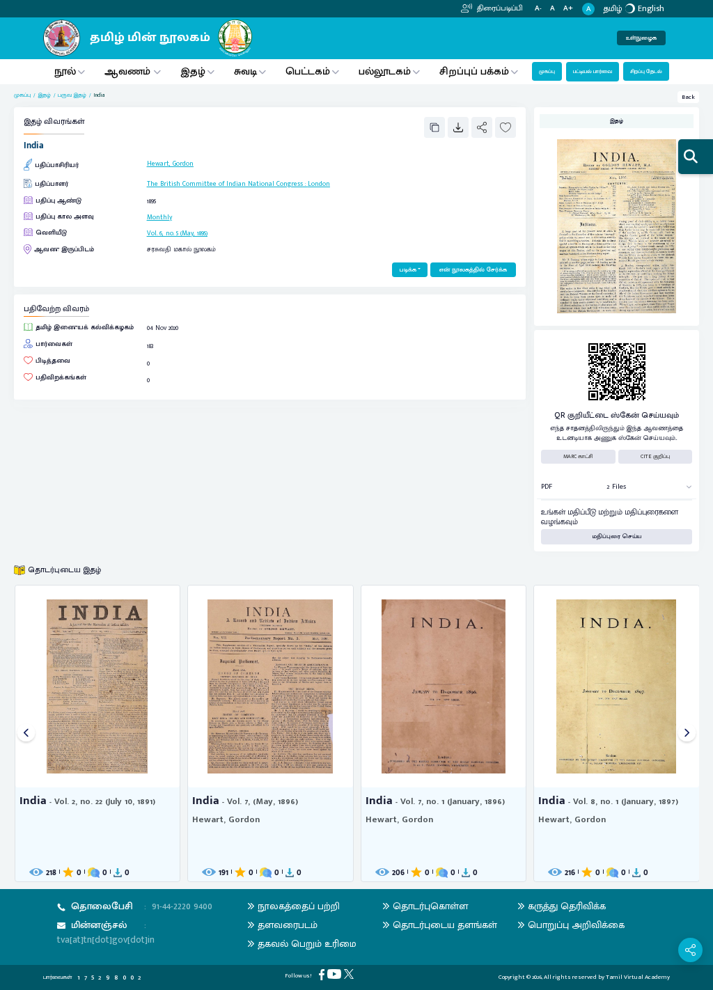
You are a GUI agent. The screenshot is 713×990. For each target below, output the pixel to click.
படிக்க (407, 270)
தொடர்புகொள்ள (430, 906)
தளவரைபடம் (288, 925)
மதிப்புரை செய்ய (617, 536)
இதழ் (192, 71)
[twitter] (350, 973)
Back (688, 97)
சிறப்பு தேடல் (646, 71)
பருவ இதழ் (72, 95)
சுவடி (245, 71)
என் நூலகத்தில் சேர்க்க (473, 270)
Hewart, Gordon (170, 163)
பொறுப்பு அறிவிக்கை (576, 925)
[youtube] (335, 973)
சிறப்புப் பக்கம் (474, 71)
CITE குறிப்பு (655, 456)
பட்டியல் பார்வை (592, 71)
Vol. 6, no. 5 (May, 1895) (177, 233)
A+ (568, 9)
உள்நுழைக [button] (641, 38)
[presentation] (26, 733)
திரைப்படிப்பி (499, 8)
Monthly (159, 217)
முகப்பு (547, 71)
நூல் (65, 71)
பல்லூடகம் (385, 71)
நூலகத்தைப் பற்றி (299, 906)
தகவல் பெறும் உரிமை (307, 943)
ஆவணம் (128, 71)
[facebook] (323, 974)
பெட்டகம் (307, 71)
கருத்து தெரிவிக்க (567, 906)
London (319, 183)
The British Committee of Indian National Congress (225, 183)
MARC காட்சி (578, 456)
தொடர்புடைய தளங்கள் (445, 925)
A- (538, 9)
